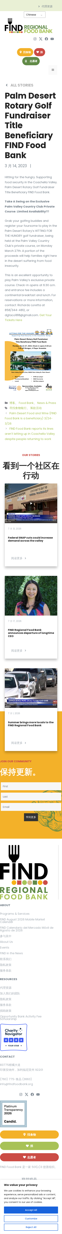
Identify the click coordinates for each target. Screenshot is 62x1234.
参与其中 (5, 936)
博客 (12, 403)
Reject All (31, 1227)
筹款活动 (36, 408)
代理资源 (5, 988)
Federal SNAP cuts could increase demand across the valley (30, 539)
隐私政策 (5, 965)
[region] (31, 1207)
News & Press (46, 403)
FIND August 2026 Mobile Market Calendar (22, 920)
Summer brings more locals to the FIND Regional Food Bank (31, 724)
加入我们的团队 (10, 993)
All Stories (21, 85)
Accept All (31, 1210)
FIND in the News (11, 953)
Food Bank (26, 403)
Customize (31, 1218)
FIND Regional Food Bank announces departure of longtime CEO (31, 633)
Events (4, 947)
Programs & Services (15, 914)
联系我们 (5, 959)
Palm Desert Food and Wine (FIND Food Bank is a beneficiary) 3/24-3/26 (30, 418)
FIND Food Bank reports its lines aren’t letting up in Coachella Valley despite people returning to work (30, 434)
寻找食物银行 (18, 408)
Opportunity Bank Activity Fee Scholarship (20, 1017)
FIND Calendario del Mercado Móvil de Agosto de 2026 (26, 929)
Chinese (31, 15)
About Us (6, 942)
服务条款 (5, 970)
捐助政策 (5, 1011)
